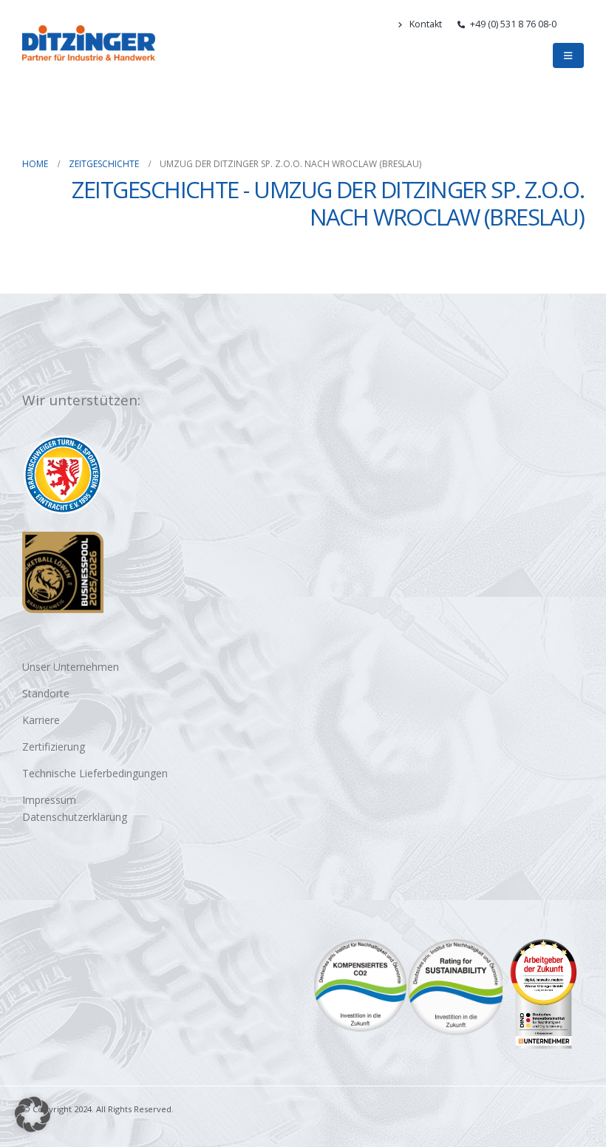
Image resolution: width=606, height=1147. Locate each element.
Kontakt (425, 24)
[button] (577, 24)
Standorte (45, 693)
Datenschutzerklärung (74, 817)
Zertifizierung (53, 747)
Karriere (41, 720)
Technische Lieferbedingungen (95, 773)
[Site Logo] (88, 43)
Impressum (49, 800)
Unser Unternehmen (70, 667)
